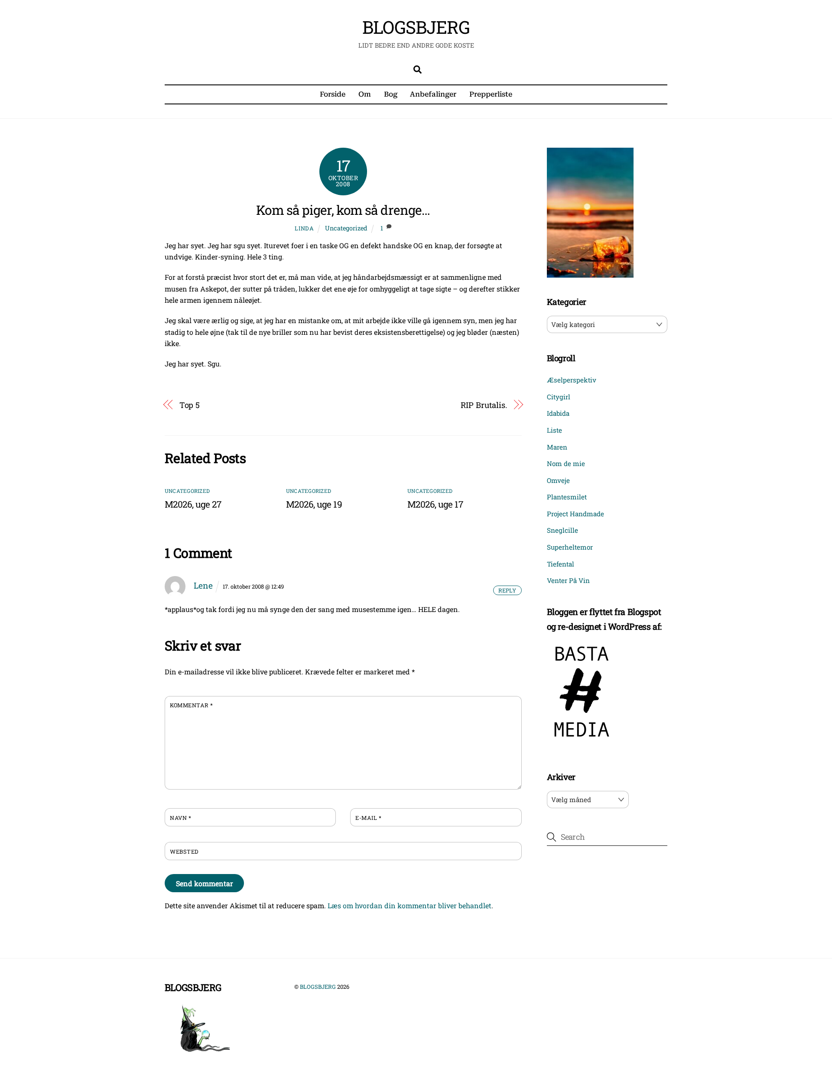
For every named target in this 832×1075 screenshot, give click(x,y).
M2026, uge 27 (193, 504)
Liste (554, 430)
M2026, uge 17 (435, 504)
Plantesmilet (567, 496)
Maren (557, 447)
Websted (184, 851)
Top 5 (189, 405)
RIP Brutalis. (484, 405)
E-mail (368, 817)
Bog (390, 94)
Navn (180, 817)
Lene (203, 585)
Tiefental (560, 564)
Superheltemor (570, 547)
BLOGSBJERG (318, 987)
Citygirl (558, 396)
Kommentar (191, 705)
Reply (507, 590)
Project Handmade (575, 513)
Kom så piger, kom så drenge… (343, 209)
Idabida (558, 413)
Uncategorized (346, 228)
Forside (332, 94)
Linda (304, 228)
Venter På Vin (568, 580)
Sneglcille (562, 530)
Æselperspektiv (571, 380)
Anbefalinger (433, 94)
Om (364, 94)
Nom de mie (566, 463)
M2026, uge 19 (314, 504)
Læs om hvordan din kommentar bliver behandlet (409, 905)
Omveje (558, 480)
